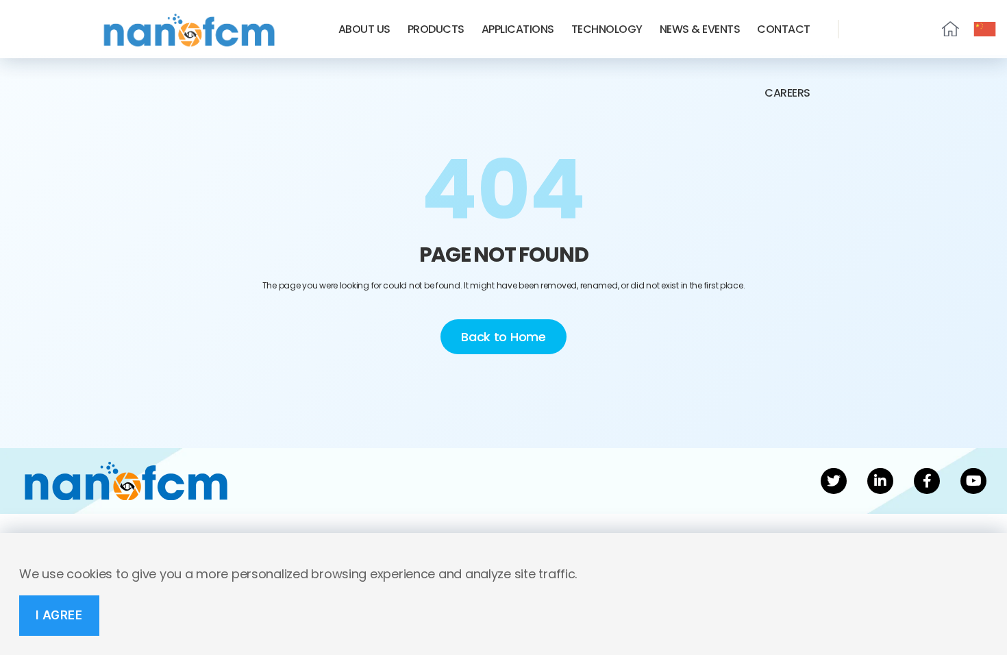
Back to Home (503, 336)
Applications (518, 29)
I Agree (59, 615)
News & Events (700, 29)
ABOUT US (364, 29)
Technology (607, 29)
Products (436, 29)
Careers (787, 92)
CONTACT (783, 29)
